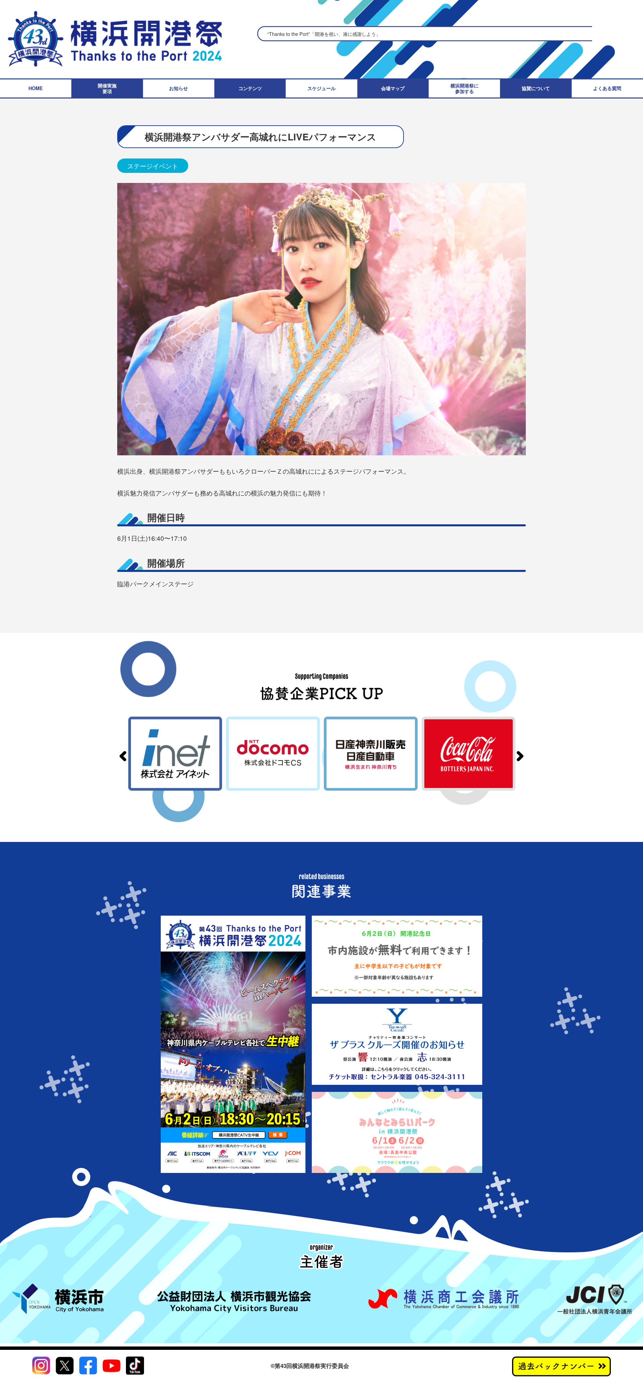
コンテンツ (250, 88)
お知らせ (178, 88)
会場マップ (393, 88)
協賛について (536, 88)
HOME (35, 88)
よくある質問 (607, 88)
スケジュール (321, 88)
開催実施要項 (107, 88)
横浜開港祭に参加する (464, 88)
